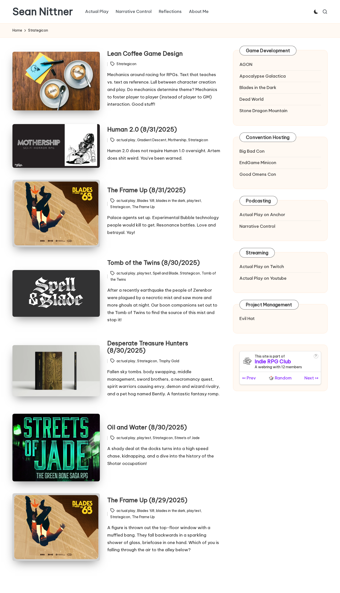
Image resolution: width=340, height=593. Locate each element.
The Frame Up (143, 207)
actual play (125, 140)
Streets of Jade (187, 438)
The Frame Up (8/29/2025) (147, 500)
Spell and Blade (165, 273)
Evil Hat (247, 318)
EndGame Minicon (257, 162)
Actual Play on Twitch (261, 266)
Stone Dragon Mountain (263, 110)
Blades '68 (145, 200)
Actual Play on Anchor (262, 214)
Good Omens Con (257, 174)
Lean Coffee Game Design (145, 53)
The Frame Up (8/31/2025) (146, 190)
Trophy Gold (169, 361)
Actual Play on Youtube (262, 278)
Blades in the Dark (257, 87)
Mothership (177, 140)
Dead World (251, 99)
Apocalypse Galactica (262, 76)
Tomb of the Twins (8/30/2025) (153, 262)
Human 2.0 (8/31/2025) (142, 129)
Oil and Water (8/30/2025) (147, 427)
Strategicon (126, 64)
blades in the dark (170, 200)
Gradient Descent (151, 140)
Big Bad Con (252, 151)
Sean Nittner (42, 11)
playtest (194, 200)
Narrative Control (257, 226)
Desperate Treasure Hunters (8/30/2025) (147, 346)
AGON (245, 64)
